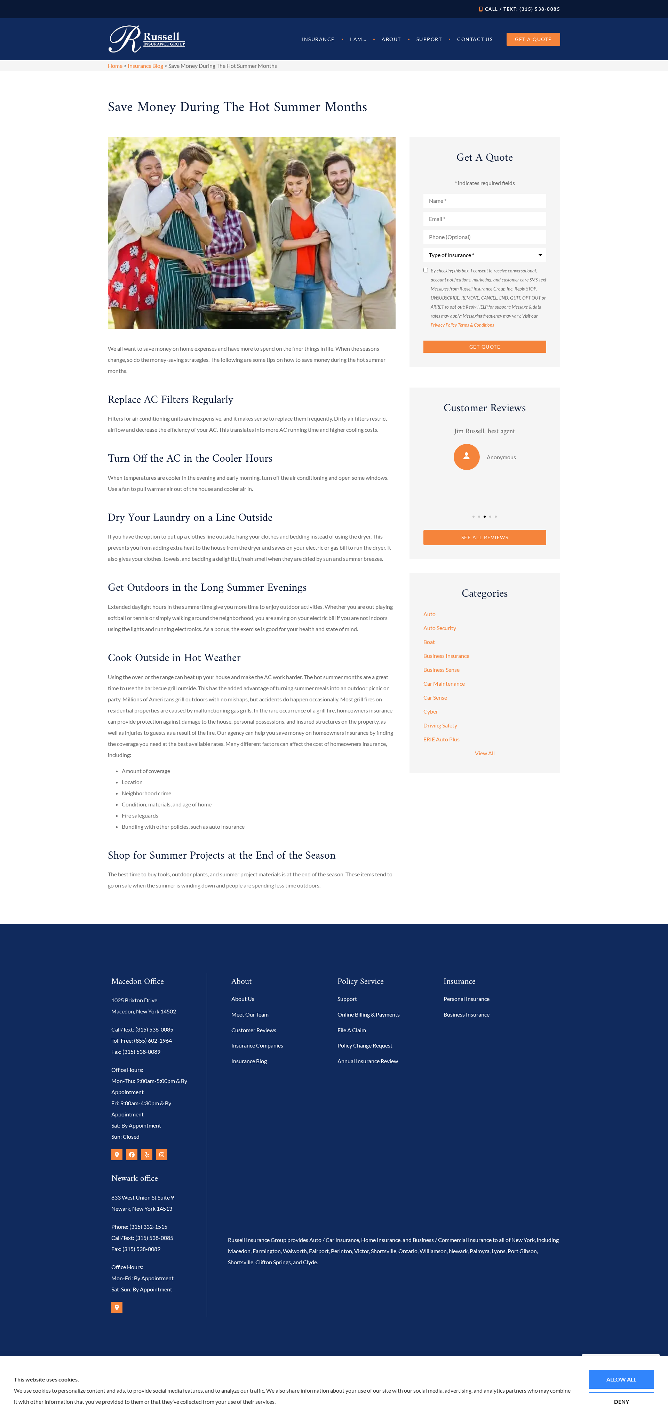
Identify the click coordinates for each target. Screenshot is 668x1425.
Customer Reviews (253, 1030)
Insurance (318, 39)
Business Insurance (467, 1014)
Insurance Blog (145, 65)
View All (485, 753)
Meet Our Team (250, 1014)
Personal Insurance (467, 998)
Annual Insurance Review (367, 1061)
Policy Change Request (364, 1045)
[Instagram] (161, 1154)
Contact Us (475, 39)
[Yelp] (146, 1154)
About (391, 39)
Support (429, 39)
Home (115, 65)
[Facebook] (131, 1154)
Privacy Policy (444, 325)
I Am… (358, 39)
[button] (473, 517)
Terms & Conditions (476, 325)
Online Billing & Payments (368, 1014)
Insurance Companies (257, 1045)
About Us (242, 998)
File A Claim (351, 1030)
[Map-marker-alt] (116, 1154)
